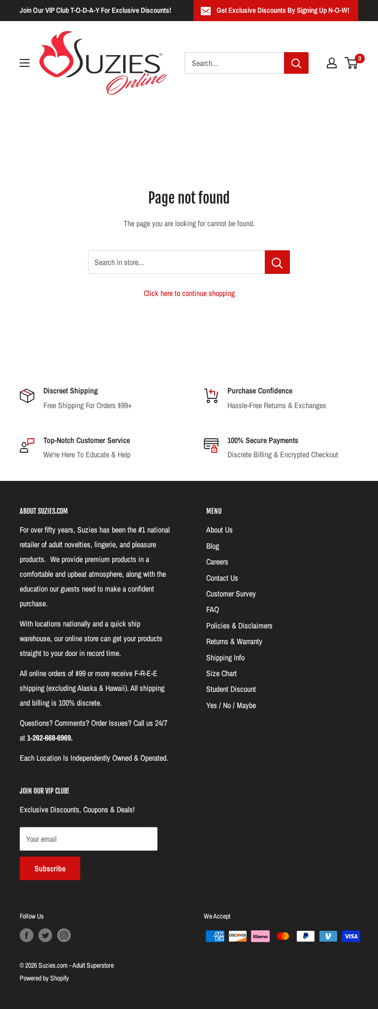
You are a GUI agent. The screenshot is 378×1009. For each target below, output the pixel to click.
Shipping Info (225, 657)
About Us (219, 529)
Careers (217, 561)
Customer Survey (231, 593)
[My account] (332, 63)
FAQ (212, 609)
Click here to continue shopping (189, 293)
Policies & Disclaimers (239, 625)
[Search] (296, 63)
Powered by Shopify (44, 978)
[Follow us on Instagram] (64, 935)
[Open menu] (25, 63)
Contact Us (222, 577)
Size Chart (221, 673)
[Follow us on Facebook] (26, 935)
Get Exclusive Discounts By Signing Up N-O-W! (283, 10)
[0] (352, 63)
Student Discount (231, 688)
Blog (212, 545)
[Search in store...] (277, 262)
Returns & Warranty (234, 641)
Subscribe (49, 868)
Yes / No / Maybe (231, 705)
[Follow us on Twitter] (45, 935)
